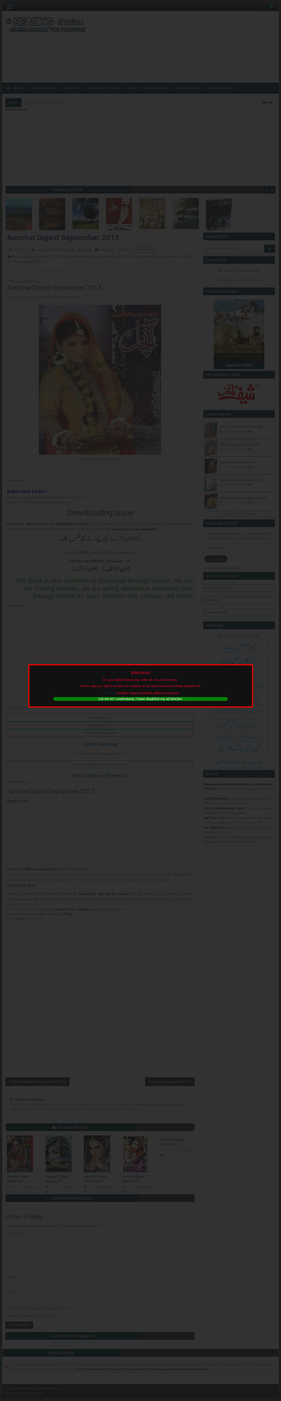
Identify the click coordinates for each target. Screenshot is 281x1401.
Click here (109, 693)
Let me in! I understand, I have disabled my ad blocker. (141, 699)
